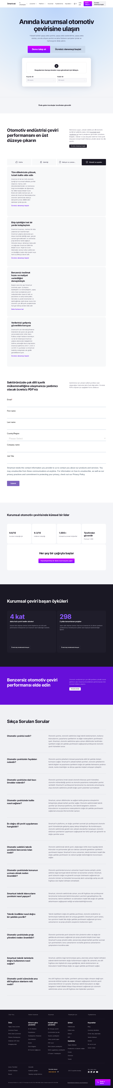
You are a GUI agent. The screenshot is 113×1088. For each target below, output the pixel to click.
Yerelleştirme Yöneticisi (34, 1036)
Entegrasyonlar (12, 1044)
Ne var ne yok (92, 1044)
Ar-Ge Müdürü (32, 1029)
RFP (69, 1037)
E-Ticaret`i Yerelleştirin (54, 1053)
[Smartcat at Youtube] (97, 1072)
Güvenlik (30, 1067)
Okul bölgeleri (32, 1046)
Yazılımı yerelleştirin (53, 1036)
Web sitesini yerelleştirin (55, 1046)
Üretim (70, 1052)
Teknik (70, 1059)
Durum (10, 1074)
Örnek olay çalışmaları (94, 1033)
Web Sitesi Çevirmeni (14, 1033)
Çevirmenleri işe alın (54, 1032)
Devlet (30, 1043)
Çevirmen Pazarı (13, 1030)
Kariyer (70, 1033)
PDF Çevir (51, 1043)
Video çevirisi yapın (53, 1039)
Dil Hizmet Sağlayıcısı (34, 1050)
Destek (90, 1041)
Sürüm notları (91, 1048)
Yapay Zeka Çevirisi (14, 1026)
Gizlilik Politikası (13, 1070)
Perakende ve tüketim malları (76, 1048)
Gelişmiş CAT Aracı (13, 1041)
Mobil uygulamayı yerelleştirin (56, 1050)
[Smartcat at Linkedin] (91, 1072)
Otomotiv (70, 1055)
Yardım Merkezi (92, 1037)
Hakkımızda (71, 1026)
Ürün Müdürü (32, 1039)
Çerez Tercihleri (12, 1067)
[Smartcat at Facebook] (89, 1072)
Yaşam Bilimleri (72, 1045)
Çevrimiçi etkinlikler (93, 1030)
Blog (89, 1026)
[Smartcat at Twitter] (94, 1072)
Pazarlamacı (31, 1032)
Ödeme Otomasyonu (14, 1037)
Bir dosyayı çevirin (53, 1029)
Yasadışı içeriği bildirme (35, 1074)
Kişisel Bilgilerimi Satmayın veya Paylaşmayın (78, 1082)
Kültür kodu (71, 1030)
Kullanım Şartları (33, 1070)
